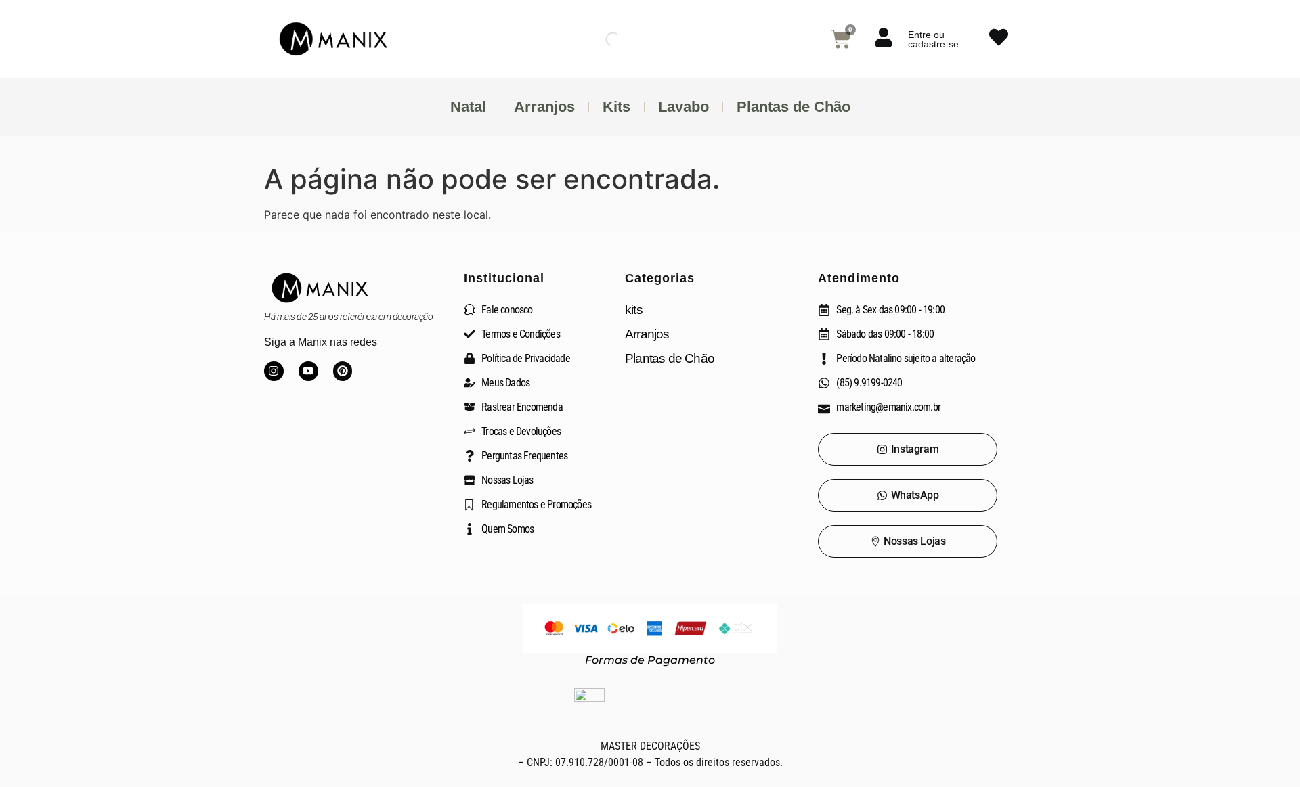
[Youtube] (308, 371)
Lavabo (683, 106)
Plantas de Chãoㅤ (793, 106)
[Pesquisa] (601, 39)
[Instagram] (274, 371)
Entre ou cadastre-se (933, 39)
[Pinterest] (343, 371)
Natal (468, 106)
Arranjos (544, 106)
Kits (616, 106)
